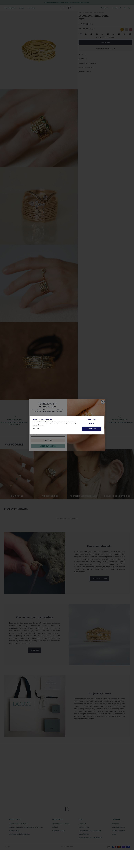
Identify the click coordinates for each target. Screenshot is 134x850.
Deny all (91, 423)
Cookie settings (91, 419)
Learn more (36, 428)
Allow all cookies (91, 428)
